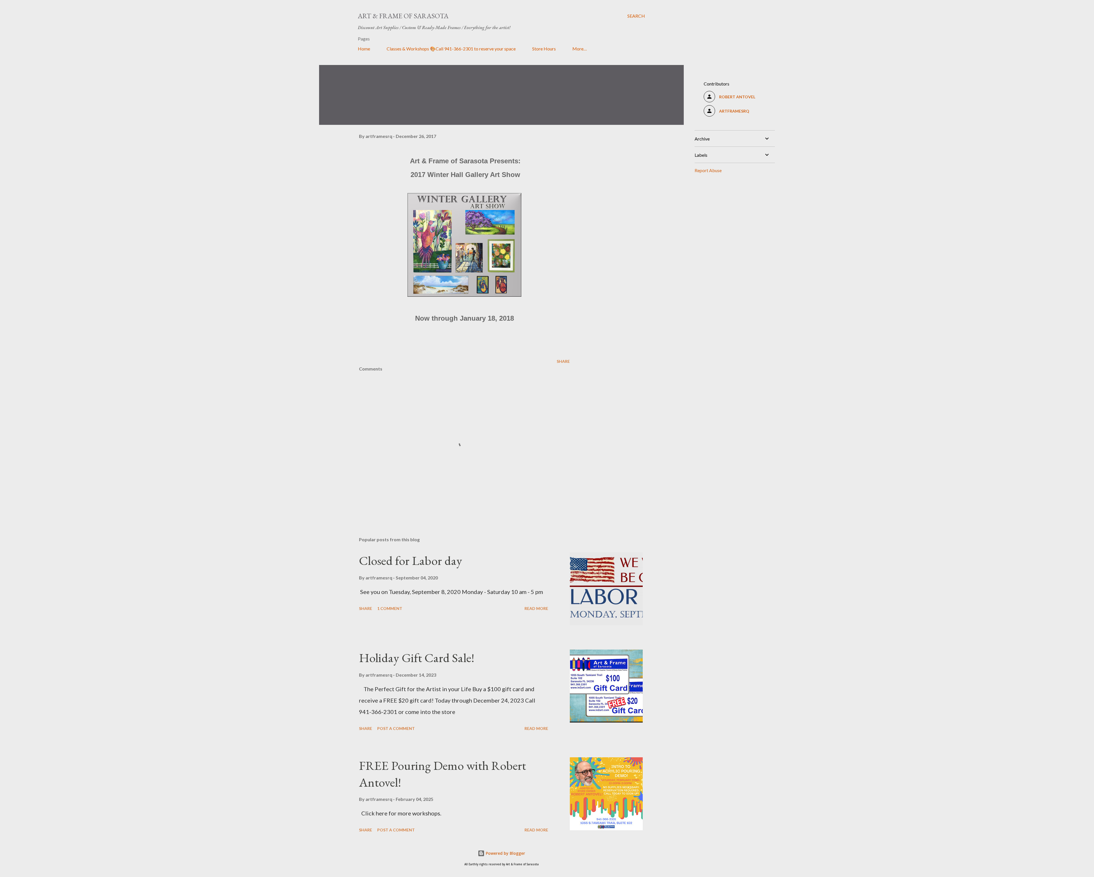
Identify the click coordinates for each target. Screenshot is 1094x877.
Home (364, 48)
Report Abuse (708, 170)
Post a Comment (396, 728)
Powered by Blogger (505, 853)
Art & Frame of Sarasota (403, 15)
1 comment (389, 608)
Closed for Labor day (410, 560)
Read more (536, 608)
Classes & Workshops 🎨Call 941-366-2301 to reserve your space (451, 48)
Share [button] (563, 361)
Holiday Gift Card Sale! (416, 658)
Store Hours (544, 48)
